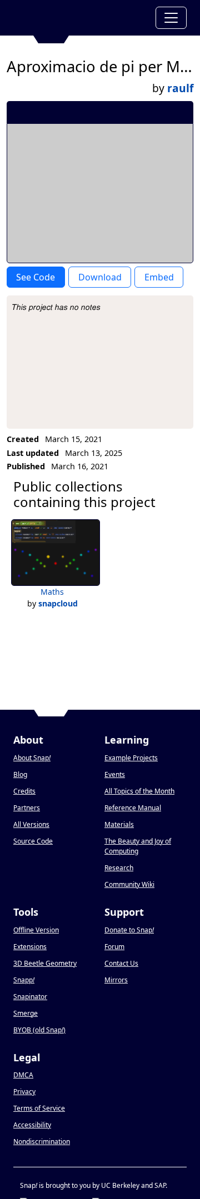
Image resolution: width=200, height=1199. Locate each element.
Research (118, 867)
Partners (26, 807)
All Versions (31, 824)
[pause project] (162, 112)
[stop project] (181, 112)
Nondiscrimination (41, 1141)
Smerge (25, 1013)
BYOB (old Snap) (39, 1030)
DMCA (23, 1075)
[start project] (144, 112)
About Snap (32, 757)
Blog (20, 774)
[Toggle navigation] (171, 18)
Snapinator (30, 996)
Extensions (30, 946)
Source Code (33, 841)
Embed (159, 277)
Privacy (24, 1091)
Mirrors (116, 980)
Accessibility (32, 1125)
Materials (119, 824)
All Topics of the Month (139, 791)
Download (100, 277)
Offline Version (36, 930)
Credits (24, 791)
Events (114, 774)
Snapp (23, 980)
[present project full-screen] (125, 112)
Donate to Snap (129, 930)
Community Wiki (129, 884)
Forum (114, 946)
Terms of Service (39, 1108)
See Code (35, 277)
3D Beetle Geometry (45, 963)
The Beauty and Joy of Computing (137, 846)
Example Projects (131, 757)
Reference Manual (132, 807)
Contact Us (121, 963)
